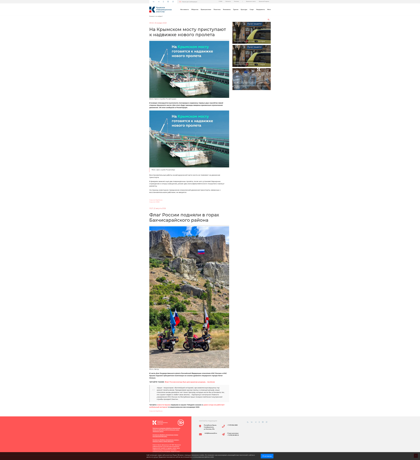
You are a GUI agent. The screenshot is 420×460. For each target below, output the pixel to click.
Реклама (236, 1)
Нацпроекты (260, 9)
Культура (244, 9)
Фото (269, 9)
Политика (217, 9)
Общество (194, 9)
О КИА (220, 1)
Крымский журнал (264, 1)
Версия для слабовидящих (189, 1)
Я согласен (267, 456)
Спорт (252, 9)
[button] (268, 19)
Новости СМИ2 (154, 202)
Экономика (227, 9)
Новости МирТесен (156, 200)
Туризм (235, 9)
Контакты (228, 1)
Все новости (184, 9)
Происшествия (206, 9)
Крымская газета (251, 1)
